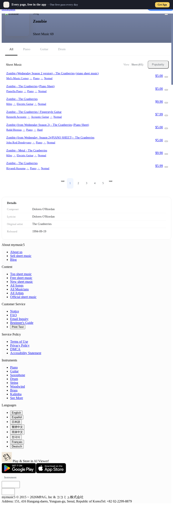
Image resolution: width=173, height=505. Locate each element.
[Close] (167, 5)
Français (17, 442)
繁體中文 (17, 427)
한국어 (16, 437)
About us (16, 252)
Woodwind (17, 386)
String (14, 382)
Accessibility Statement (25, 353)
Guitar (14, 371)
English (16, 412)
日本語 (16, 421)
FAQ (13, 315)
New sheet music (21, 281)
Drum (14, 379)
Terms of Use (19, 341)
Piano (14, 367)
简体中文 (17, 432)
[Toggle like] (166, 14)
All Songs (16, 285)
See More (16, 398)
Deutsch (17, 446)
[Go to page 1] (62, 181)
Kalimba (16, 394)
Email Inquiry (19, 319)
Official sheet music (23, 297)
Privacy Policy (20, 345)
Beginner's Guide (21, 323)
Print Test (18, 327)
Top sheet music (21, 274)
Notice (14, 311)
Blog (13, 259)
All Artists (17, 293)
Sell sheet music (20, 256)
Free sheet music (21, 278)
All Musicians (19, 289)
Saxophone (17, 375)
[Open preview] (166, 77)
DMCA (15, 349)
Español (17, 417)
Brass (14, 390)
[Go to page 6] (110, 181)
